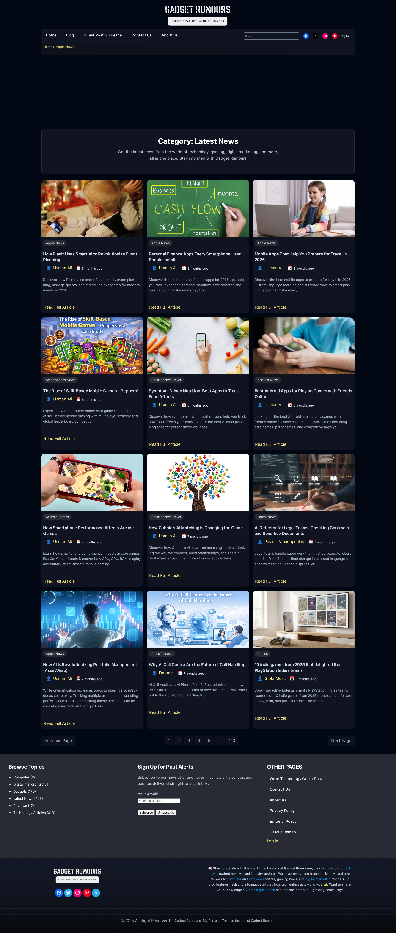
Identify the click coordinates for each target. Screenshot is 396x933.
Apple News (65, 47)
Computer (21, 777)
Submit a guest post (260, 890)
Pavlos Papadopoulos (284, 541)
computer (234, 879)
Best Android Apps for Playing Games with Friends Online (303, 393)
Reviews (20, 805)
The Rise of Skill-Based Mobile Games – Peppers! (90, 390)
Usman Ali (62, 268)
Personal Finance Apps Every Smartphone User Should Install (194, 256)
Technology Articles (29, 813)
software (255, 879)
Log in (344, 36)
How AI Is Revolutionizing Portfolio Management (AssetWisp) (90, 667)
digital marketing (318, 879)
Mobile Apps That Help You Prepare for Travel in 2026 (301, 256)
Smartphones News (60, 380)
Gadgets (20, 791)
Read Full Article (60, 309)
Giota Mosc (275, 678)
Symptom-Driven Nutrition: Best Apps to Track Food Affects (194, 393)
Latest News (266, 517)
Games (262, 654)
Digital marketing (27, 784)
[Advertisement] (198, 94)
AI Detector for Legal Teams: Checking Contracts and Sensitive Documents (302, 530)
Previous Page (58, 740)
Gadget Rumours (187, 920)
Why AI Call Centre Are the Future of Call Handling (197, 664)
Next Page (341, 740)
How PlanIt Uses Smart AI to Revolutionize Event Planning (90, 256)
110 (232, 740)
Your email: (148, 794)
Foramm (166, 672)
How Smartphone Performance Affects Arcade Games (88, 530)
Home (48, 47)
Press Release (161, 654)
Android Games (57, 517)
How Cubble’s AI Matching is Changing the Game (196, 527)
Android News (267, 380)
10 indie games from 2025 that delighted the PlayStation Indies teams (297, 667)
